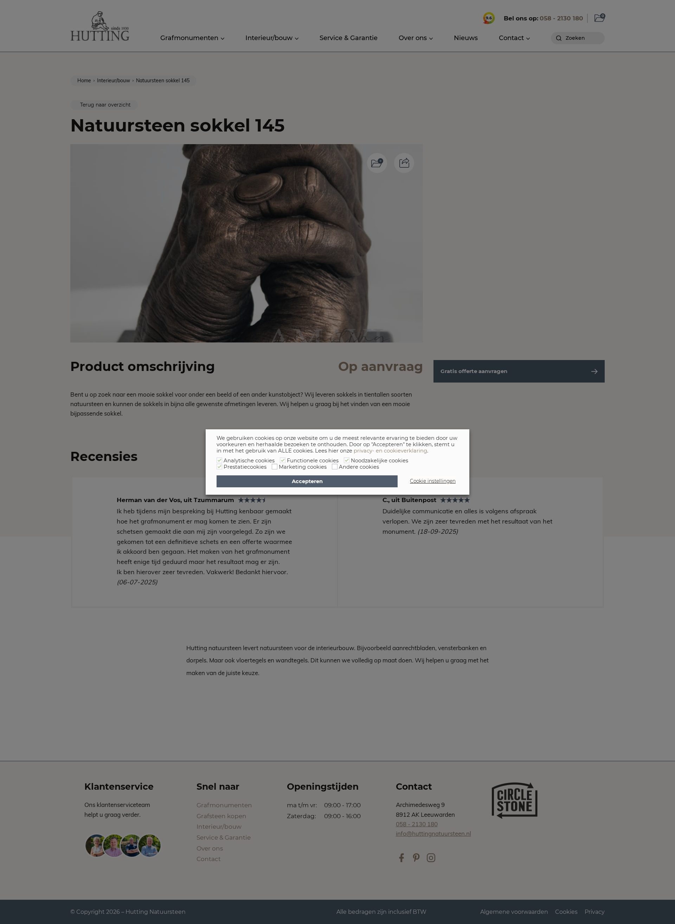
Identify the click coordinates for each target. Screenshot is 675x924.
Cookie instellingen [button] (433, 481)
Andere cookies (359, 467)
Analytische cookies (249, 460)
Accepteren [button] (307, 481)
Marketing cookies (303, 467)
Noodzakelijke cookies (379, 460)
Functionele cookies (313, 460)
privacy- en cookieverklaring (390, 451)
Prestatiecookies (245, 467)
